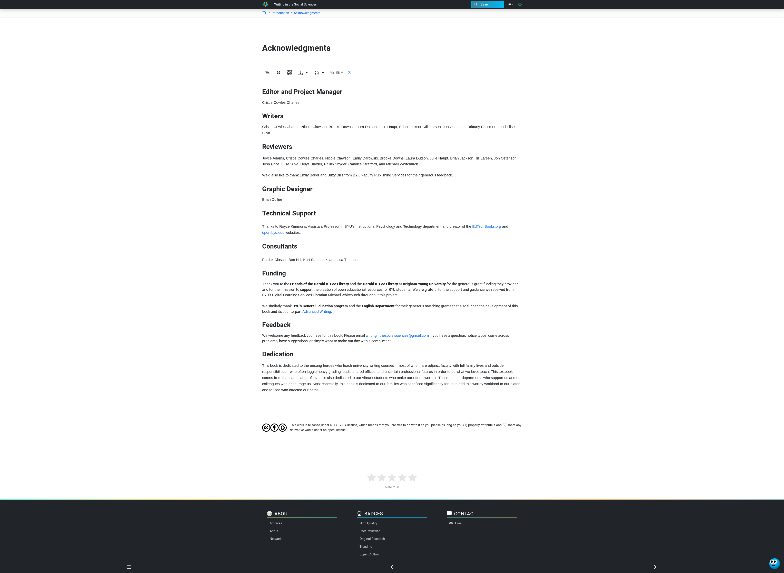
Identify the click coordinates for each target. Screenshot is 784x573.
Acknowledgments (307, 13)
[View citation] (278, 73)
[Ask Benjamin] (774, 563)
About (274, 531)
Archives (276, 523)
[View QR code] (289, 73)
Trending (366, 546)
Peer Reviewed (370, 531)
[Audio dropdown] (319, 73)
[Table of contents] (264, 13)
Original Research (372, 539)
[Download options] (303, 73)
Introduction (280, 13)
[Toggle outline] (267, 73)
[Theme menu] (511, 4)
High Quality (368, 523)
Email (459, 523)
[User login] (520, 4)
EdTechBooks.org (486, 226)
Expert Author (369, 554)
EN (338, 73)
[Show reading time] (349, 72)
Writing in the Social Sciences (295, 4)
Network (276, 539)
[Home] (265, 4)
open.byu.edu (273, 233)
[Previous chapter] (392, 567)
